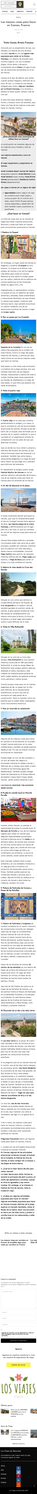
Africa (5, 11)
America (20, 11)
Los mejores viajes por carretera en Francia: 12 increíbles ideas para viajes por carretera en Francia (14, 1243)
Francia (18, 17)
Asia (12, 11)
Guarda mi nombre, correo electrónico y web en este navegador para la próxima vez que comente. (18, 1334)
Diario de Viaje (18, 1365)
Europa (29, 11)
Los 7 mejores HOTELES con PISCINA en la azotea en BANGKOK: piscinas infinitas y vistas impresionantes (20, 1435)
